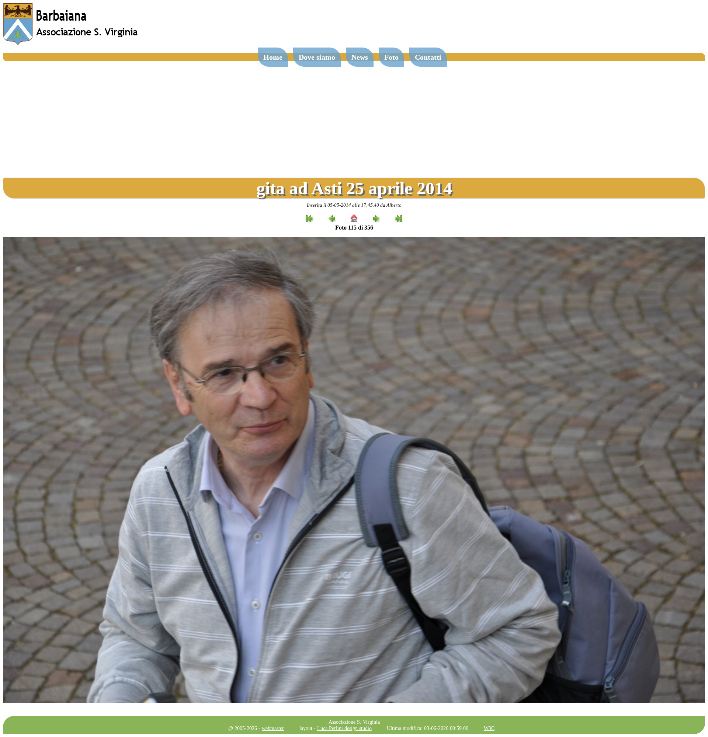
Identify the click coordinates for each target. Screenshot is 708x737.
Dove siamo (317, 57)
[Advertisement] (354, 116)
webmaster (273, 728)
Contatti (428, 57)
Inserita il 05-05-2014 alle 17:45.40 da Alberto (354, 205)
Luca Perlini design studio (344, 728)
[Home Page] (71, 43)
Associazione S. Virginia (354, 722)
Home (272, 57)
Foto (391, 57)
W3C (489, 728)
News (359, 57)
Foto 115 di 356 (354, 227)
